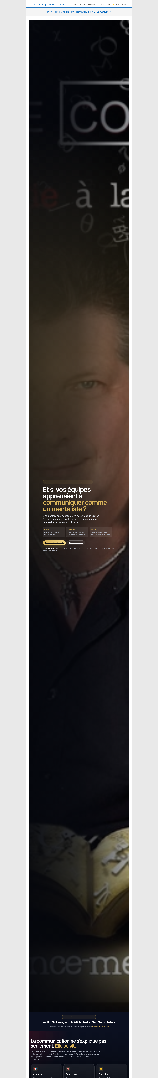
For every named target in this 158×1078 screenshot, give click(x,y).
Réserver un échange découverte (54, 542)
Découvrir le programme (76, 542)
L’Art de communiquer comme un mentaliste (49, 4)
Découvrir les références (100, 1027)
